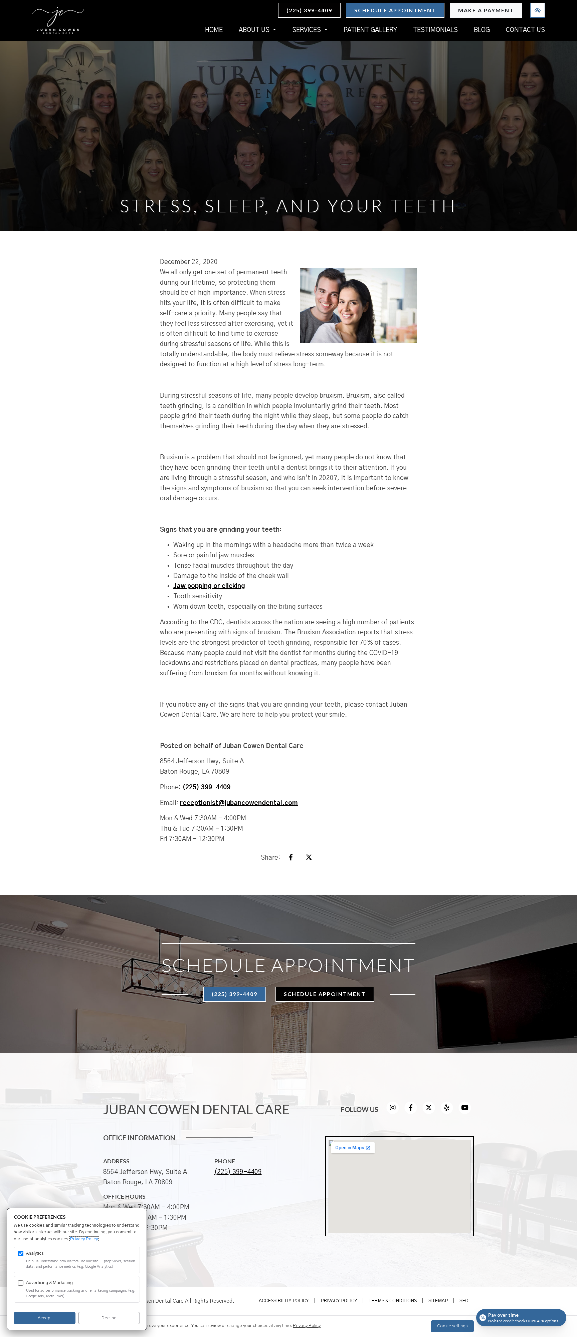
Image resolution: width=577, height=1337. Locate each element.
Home (214, 30)
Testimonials (435, 30)
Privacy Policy (339, 1301)
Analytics (34, 1253)
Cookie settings (452, 1326)
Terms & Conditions (393, 1301)
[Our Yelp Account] (447, 1112)
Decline (109, 1318)
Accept (45, 1318)
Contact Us (525, 30)
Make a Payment (486, 10)
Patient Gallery (370, 30)
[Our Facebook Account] (411, 1112)
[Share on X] (309, 859)
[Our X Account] (429, 1112)
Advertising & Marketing (49, 1283)
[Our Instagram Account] (393, 1112)
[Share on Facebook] (291, 859)
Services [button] (307, 30)
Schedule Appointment (395, 10)
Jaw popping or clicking (209, 586)
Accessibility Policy (284, 1301)
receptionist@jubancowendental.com (239, 803)
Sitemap (438, 1301)
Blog (482, 30)
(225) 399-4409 (309, 10)
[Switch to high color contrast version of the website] (537, 10)
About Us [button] (255, 30)
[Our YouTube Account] (465, 1112)
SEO (463, 1301)
